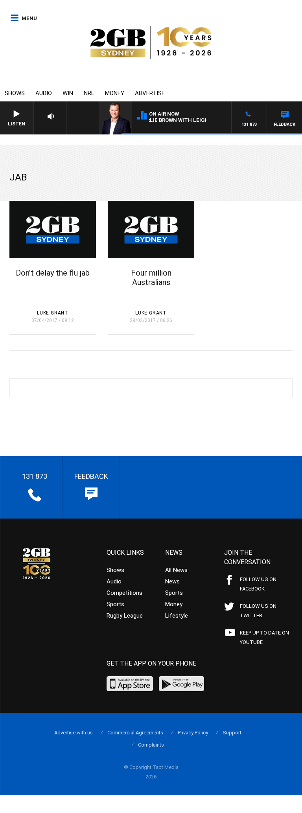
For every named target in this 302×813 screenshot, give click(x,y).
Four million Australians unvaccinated (151, 282)
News (172, 581)
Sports (115, 604)
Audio (43, 93)
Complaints (151, 745)
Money (114, 93)
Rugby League (125, 615)
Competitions (124, 592)
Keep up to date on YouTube (264, 637)
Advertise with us (73, 733)
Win (68, 93)
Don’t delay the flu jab (53, 273)
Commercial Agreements (135, 733)
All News (176, 570)
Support (232, 733)
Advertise (150, 93)
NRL (89, 93)
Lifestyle (176, 615)
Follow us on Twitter (258, 610)
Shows (15, 93)
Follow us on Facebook (258, 584)
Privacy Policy (193, 733)
